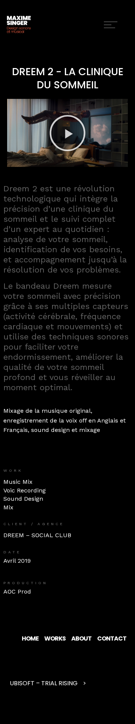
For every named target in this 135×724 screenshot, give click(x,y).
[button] (67, 133)
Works (55, 639)
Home (30, 639)
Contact (111, 639)
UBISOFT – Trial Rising (44, 683)
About (81, 639)
